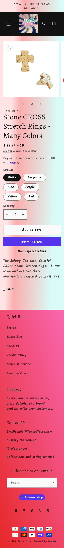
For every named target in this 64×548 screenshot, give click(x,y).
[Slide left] (23, 104)
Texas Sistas (25, 542)
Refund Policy (16, 355)
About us (13, 346)
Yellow (12, 196)
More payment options (32, 251)
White (12, 177)
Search (11, 328)
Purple (30, 187)
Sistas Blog (14, 337)
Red (31, 196)
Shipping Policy (18, 373)
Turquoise (35, 177)
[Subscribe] (52, 483)
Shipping (7, 151)
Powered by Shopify (45, 542)
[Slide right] (40, 104)
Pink (11, 187)
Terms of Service (19, 364)
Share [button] (11, 289)
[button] (8, 23)
